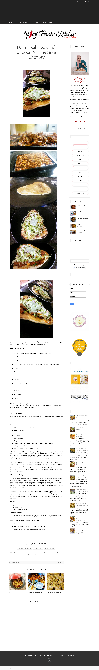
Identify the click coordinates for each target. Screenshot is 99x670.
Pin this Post (51, 548)
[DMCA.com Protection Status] (49, 662)
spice (33, 554)
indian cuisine (53, 552)
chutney (21, 552)
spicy (36, 554)
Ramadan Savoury (80, 193)
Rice (80, 159)
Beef (80, 147)
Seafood (80, 151)
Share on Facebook (25, 548)
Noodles (80, 176)
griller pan (47, 552)
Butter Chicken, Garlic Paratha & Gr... (36, 593)
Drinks (80, 184)
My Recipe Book (27, 22)
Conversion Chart (47, 22)
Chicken (80, 142)
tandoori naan (41, 554)
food (33, 552)
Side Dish (80, 163)
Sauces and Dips (80, 155)
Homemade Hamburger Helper (83, 219)
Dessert (80, 168)
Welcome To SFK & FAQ (15, 22)
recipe (62, 552)
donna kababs (27, 552)
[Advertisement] (49, 10)
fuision (42, 552)
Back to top (86, 668)
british (17, 552)
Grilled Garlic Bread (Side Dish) (54, 593)
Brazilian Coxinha (81, 230)
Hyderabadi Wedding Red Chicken (82, 206)
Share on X (39, 548)
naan (59, 552)
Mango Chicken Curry (82, 224)
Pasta (80, 180)
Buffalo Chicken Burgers (82, 529)
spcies (29, 554)
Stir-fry (11, 592)
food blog (37, 552)
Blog (14, 552)
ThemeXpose (21, 668)
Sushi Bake (80, 212)
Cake (80, 172)
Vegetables (80, 189)
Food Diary (37, 22)
